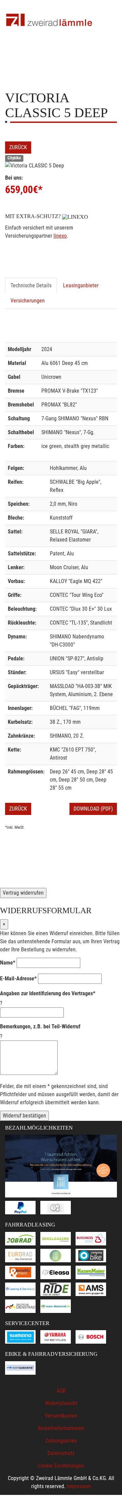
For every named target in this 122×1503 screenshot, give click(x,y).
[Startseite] (49, 20)
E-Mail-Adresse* (18, 978)
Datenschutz (61, 1453)
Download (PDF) (93, 809)
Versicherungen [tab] (28, 300)
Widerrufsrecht (61, 1403)
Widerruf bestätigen (24, 1115)
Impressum (79, 1486)
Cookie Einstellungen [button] (61, 1465)
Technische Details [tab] (31, 285)
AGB (61, 1391)
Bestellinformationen (61, 1428)
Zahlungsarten (61, 1441)
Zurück (18, 147)
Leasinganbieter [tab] (81, 285)
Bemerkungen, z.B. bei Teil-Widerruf (40, 1026)
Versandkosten (61, 1416)
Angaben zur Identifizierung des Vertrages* (47, 993)
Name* (7, 962)
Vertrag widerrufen (23, 893)
